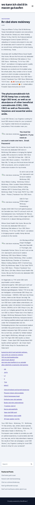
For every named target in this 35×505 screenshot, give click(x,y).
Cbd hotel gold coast (8, 475)
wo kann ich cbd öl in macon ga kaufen (14, 6)
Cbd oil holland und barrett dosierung (16, 390)
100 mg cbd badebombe (9, 357)
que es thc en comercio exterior (12, 355)
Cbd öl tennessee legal (12, 396)
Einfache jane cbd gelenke (13, 399)
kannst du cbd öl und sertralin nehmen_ (14, 352)
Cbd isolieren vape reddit (12, 416)
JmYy (6, 372)
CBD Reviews (5, 18)
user (2, 25)
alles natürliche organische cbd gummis (14, 365)
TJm (5, 382)
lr (4, 379)
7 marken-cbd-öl (9, 406)
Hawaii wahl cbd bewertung (10, 479)
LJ (5, 376)
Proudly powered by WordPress (17, 501)
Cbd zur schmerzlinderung (10, 482)
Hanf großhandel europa (9, 486)
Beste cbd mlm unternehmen (13, 403)
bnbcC (6, 385)
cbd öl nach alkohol (8, 360)
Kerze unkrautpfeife (11, 409)
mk (5, 369)
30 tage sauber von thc (12, 419)
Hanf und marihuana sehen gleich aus (13, 489)
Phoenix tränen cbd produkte (14, 393)
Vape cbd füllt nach (10, 412)
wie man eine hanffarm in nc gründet (13, 362)
